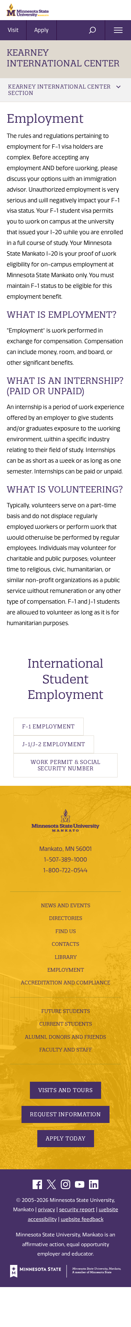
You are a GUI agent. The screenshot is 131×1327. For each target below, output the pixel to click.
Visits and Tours (65, 1090)
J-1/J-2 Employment (53, 744)
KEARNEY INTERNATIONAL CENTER (63, 58)
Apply (41, 30)
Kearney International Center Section (59, 89)
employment (65, 970)
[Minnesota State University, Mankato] (65, 820)
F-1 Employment (48, 726)
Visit (13, 30)
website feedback (82, 1219)
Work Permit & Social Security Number (65, 765)
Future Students (65, 1011)
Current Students (65, 1024)
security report (77, 1210)
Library (66, 957)
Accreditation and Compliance (65, 982)
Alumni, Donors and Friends (65, 1037)
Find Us (65, 931)
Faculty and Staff (65, 1050)
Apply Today (66, 1138)
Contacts (65, 944)
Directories (65, 918)
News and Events (65, 905)
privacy (46, 1210)
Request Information (65, 1114)
